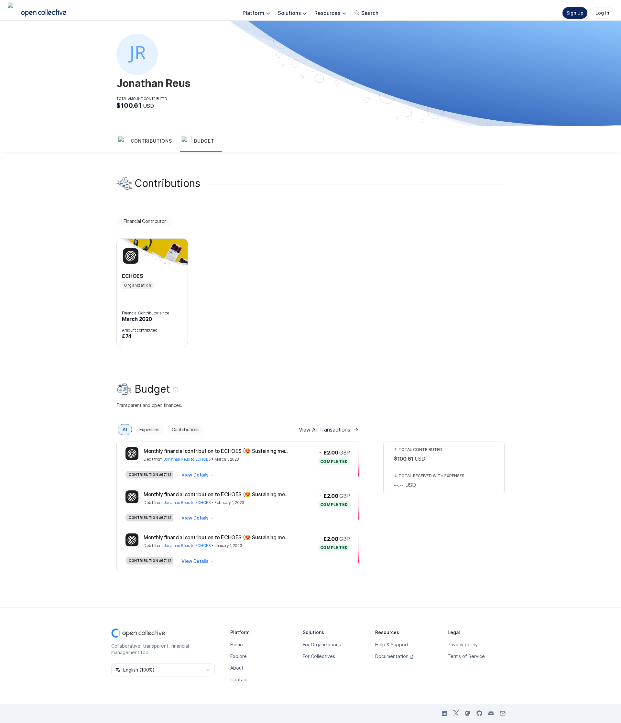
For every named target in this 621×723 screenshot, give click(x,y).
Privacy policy (463, 644)
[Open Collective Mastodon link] (467, 713)
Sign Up (574, 13)
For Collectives (319, 656)
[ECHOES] (129, 256)
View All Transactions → (328, 429)
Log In (602, 13)
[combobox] (163, 669)
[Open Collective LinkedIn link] (444, 713)
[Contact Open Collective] (502, 713)
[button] (148, 141)
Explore (238, 656)
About (237, 668)
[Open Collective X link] (456, 713)
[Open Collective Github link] (479, 713)
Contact (239, 679)
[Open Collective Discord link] (491, 713)
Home (236, 644)
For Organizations (322, 644)
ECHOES (203, 459)
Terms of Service (466, 656)
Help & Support (392, 644)
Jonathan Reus (177, 459)
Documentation (392, 656)
